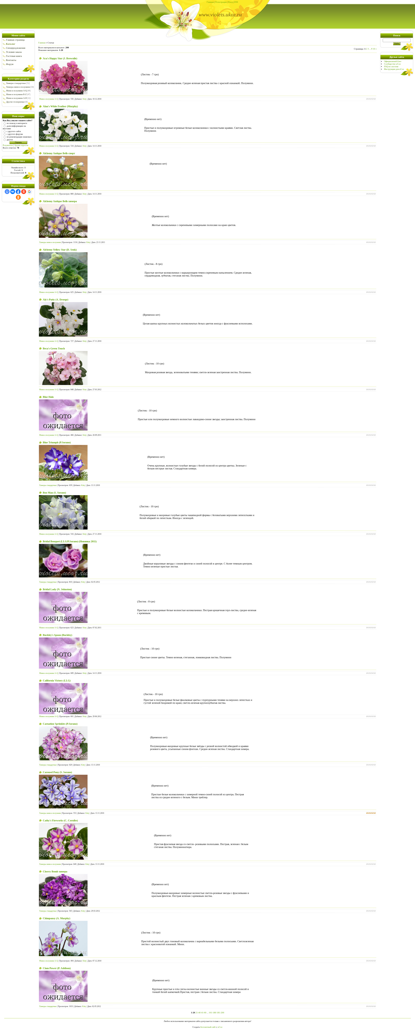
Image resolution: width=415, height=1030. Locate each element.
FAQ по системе (391, 66)
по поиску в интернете (17, 123)
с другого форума (15, 134)
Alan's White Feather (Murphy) (60, 106)
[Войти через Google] (29, 191)
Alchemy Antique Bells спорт (59, 153)
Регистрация (221, 2)
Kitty (85, 99)
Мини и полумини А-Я (16, 98)
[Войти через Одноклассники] (18, 197)
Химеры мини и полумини (18, 87)
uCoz (220, 1027)
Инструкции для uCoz (394, 69)
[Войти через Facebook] (18, 191)
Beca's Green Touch (54, 348)
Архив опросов (21, 145)
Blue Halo (48, 397)
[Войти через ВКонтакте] (12, 191)
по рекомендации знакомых (19, 137)
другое (10, 139)
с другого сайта (14, 131)
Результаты (8, 145)
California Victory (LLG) (57, 680)
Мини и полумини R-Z (16, 94)
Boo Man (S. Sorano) (54, 492)
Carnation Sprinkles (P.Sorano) (60, 723)
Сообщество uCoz (392, 64)
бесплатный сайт (208, 1027)
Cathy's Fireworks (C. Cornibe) (60, 820)
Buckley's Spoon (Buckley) (57, 635)
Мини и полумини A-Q (16, 90)
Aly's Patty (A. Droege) (55, 299)
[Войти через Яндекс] (23, 191)
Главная (210, 2)
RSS (236, 2)
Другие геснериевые (15, 102)
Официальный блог (392, 61)
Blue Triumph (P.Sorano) (57, 442)
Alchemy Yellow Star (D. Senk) (60, 249)
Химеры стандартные (16, 83)
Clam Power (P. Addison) (57, 968)
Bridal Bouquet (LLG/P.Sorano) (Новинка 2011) (70, 541)
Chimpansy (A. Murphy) (56, 918)
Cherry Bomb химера (55, 871)
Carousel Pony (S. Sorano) (57, 772)
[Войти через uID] (7, 191)
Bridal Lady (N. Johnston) (57, 589)
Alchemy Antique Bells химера (60, 201)
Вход (230, 2)
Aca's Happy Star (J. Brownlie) (60, 58)
